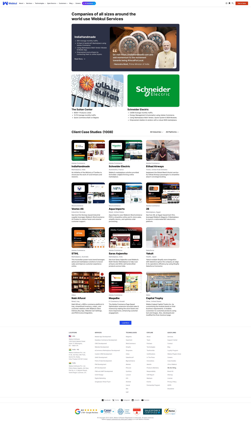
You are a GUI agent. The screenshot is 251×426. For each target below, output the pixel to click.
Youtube (146, 400)
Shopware (129, 350)
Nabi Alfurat (79, 298)
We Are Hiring (171, 368)
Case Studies (171, 361)
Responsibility (151, 371)
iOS (127, 378)
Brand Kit (170, 371)
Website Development (102, 347)
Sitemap (170, 375)
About (149, 336)
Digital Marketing (100, 378)
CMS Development (101, 343)
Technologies (151, 347)
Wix (127, 388)
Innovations (150, 361)
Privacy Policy (171, 382)
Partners (149, 343)
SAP (127, 392)
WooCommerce (131, 343)
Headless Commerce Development (106, 340)
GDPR (169, 385)
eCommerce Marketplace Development (107, 350)
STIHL (75, 253)
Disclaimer (170, 388)
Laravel (128, 375)
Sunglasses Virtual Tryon (102, 382)
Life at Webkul (172, 364)
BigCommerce (130, 361)
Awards (149, 364)
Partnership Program (153, 385)
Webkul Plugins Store (174, 354)
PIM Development (100, 364)
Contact (170, 343)
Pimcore (128, 368)
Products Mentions (153, 368)
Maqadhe (114, 298)
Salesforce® (130, 357)
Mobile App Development (103, 336)
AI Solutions (89, 3)
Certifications (151, 354)
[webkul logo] (10, 3)
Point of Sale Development (103, 361)
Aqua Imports (117, 208)
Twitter (117, 400)
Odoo (127, 354)
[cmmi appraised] (107, 412)
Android (128, 382)
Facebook (107, 400)
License (169, 378)
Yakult (149, 253)
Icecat (128, 385)
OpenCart (129, 340)
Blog (168, 347)
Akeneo (128, 364)
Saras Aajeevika (118, 253)
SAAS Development (101, 357)
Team (148, 340)
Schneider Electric (119, 166)
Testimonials (151, 350)
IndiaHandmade (81, 166)
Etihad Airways (155, 166)
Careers (78, 3)
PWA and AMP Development (104, 371)
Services (170, 336)
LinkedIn (137, 400)
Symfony (129, 371)
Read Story (79, 59)
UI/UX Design (99, 375)
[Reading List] (229, 3)
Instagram (126, 400)
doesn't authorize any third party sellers (119, 419)
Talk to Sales (242, 3)
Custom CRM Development (103, 354)
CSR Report (150, 375)
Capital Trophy (154, 298)
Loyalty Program (172, 350)
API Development (100, 368)
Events (149, 382)
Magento (129, 336)
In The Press (151, 357)
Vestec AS (78, 208)
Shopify (128, 347)
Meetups (149, 378)
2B (147, 208)
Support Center (172, 340)
